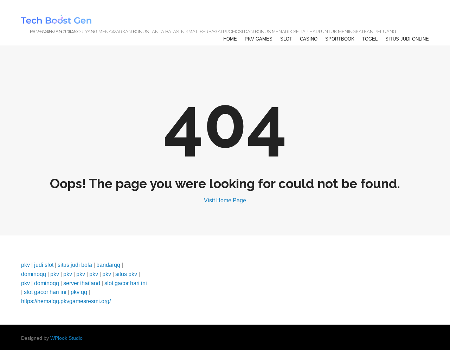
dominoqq (33, 274)
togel (370, 39)
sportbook (339, 39)
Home (230, 39)
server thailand (81, 283)
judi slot (43, 265)
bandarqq (108, 265)
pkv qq (79, 292)
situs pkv (126, 274)
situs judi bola (75, 265)
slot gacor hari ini (125, 283)
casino (308, 39)
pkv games (258, 39)
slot (286, 39)
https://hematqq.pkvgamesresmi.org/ (66, 301)
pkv (25, 265)
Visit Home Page (225, 200)
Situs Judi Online (407, 39)
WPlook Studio (66, 338)
